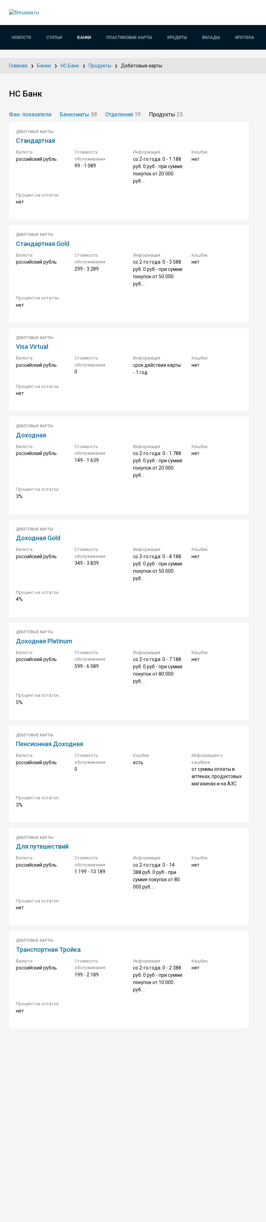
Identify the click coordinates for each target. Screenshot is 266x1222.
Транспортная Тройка (48, 949)
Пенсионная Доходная (49, 744)
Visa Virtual (32, 346)
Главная (18, 65)
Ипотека (244, 37)
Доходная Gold (38, 538)
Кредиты (177, 37)
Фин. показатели (30, 114)
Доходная (31, 435)
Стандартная (35, 140)
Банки (84, 37)
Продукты (100, 65)
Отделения (123, 114)
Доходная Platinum (44, 641)
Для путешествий (42, 846)
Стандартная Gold (42, 243)
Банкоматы (78, 114)
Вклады (211, 37)
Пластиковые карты (129, 37)
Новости (21, 37)
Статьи (54, 37)
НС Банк (70, 65)
